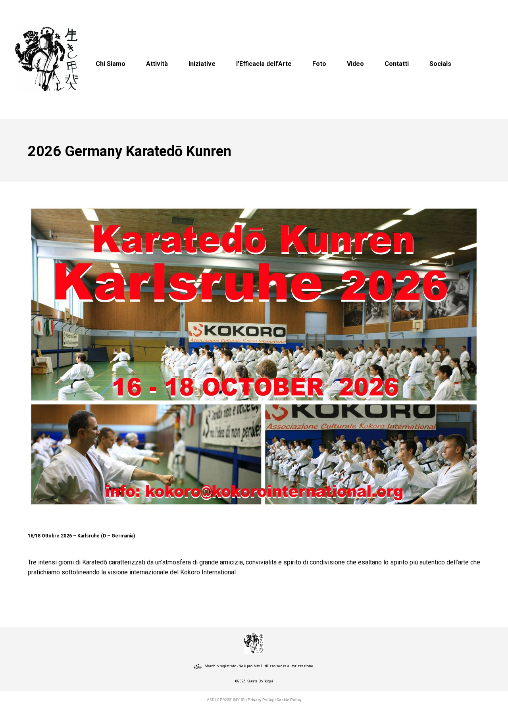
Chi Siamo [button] (110, 64)
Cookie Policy (289, 700)
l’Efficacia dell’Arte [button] (264, 64)
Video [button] (355, 64)
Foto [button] (319, 64)
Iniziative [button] (202, 64)
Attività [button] (157, 64)
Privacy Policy (261, 700)
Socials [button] (440, 64)
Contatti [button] (397, 64)
